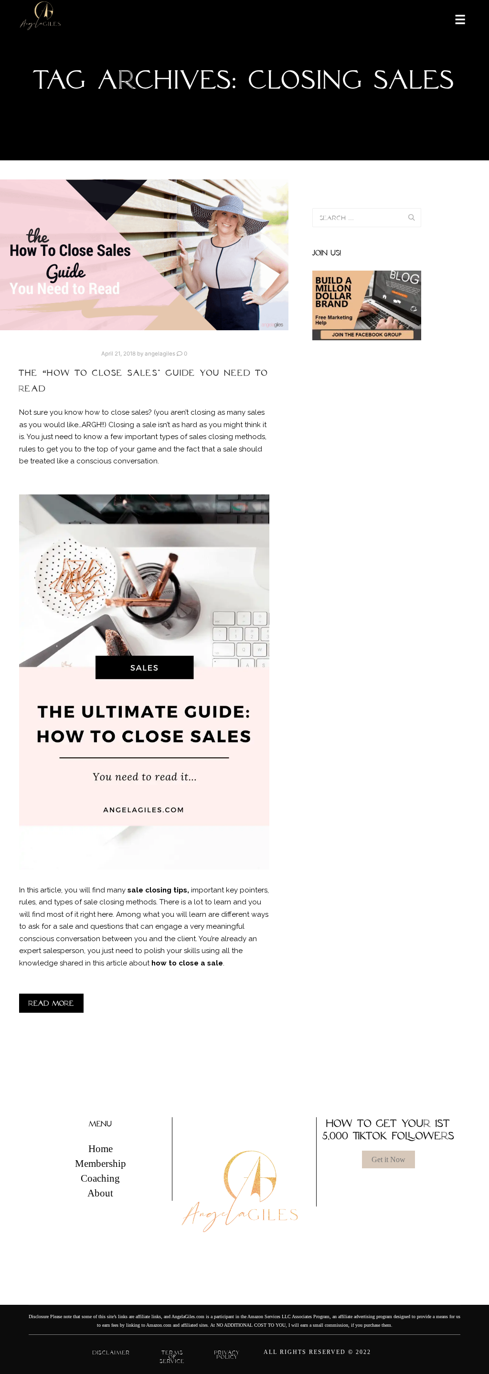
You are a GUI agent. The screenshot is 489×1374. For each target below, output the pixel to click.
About (100, 1193)
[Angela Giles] (40, 19)
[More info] (454, 18)
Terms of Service (172, 1356)
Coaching (100, 1178)
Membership (100, 1163)
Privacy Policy (227, 1354)
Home (100, 1148)
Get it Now (388, 1159)
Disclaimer (111, 1352)
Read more (51, 1003)
